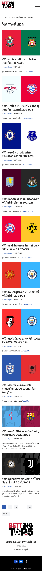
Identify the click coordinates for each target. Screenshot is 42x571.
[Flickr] (21, 561)
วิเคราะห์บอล (21, 546)
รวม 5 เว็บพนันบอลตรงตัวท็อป (12, 17)
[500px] (26, 561)
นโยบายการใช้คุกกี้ (21, 550)
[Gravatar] (16, 561)
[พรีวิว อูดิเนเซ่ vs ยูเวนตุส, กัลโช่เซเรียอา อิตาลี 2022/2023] (21, 464)
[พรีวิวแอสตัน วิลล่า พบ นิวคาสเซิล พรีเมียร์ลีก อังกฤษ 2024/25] (21, 182)
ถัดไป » (6, 514)
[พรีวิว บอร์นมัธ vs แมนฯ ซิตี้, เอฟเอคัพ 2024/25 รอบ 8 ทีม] (21, 322)
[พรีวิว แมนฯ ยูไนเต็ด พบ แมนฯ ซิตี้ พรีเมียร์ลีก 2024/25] (21, 275)
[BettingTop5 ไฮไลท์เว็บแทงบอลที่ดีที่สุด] (8, 5)
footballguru (8, 67)
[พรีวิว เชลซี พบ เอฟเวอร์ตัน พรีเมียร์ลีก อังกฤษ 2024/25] (21, 136)
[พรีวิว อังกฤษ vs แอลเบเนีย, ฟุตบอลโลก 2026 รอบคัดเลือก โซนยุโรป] (21, 368)
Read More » (28, 72)
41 (30, 507)
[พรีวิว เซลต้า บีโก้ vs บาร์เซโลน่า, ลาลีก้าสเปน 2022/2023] (21, 416)
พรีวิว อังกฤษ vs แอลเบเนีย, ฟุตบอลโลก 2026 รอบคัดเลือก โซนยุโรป (19, 389)
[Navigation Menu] (37, 5)
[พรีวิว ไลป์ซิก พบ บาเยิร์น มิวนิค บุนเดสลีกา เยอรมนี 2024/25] (21, 89)
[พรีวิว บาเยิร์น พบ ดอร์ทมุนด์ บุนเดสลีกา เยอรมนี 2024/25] (21, 229)
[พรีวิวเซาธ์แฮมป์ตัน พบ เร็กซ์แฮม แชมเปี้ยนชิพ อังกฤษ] (21, 42)
